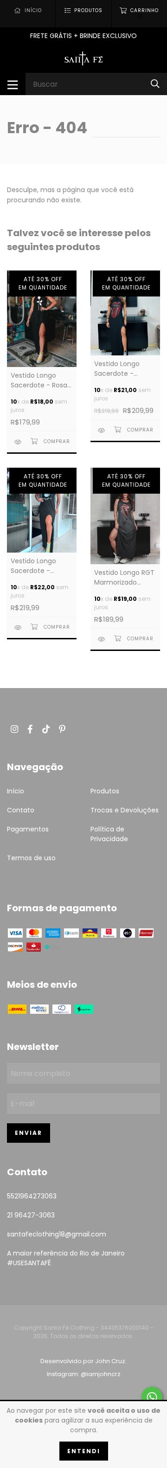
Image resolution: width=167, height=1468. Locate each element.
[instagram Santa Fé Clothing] (14, 729)
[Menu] (13, 84)
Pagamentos (28, 829)
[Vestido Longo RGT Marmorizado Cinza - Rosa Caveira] (102, 639)
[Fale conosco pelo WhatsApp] (151, 1397)
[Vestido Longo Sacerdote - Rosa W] (18, 441)
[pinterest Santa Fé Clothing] (62, 729)
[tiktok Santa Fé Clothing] (46, 729)
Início (15, 791)
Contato (20, 810)
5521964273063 (32, 1196)
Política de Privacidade (109, 833)
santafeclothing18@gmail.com (56, 1234)
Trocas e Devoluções (124, 810)
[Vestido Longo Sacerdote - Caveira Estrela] (18, 627)
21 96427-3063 (31, 1215)
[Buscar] (155, 83)
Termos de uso (31, 858)
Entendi (83, 1451)
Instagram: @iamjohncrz (84, 1374)
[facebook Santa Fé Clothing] (30, 729)
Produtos (104, 791)
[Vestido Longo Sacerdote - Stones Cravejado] (102, 430)
